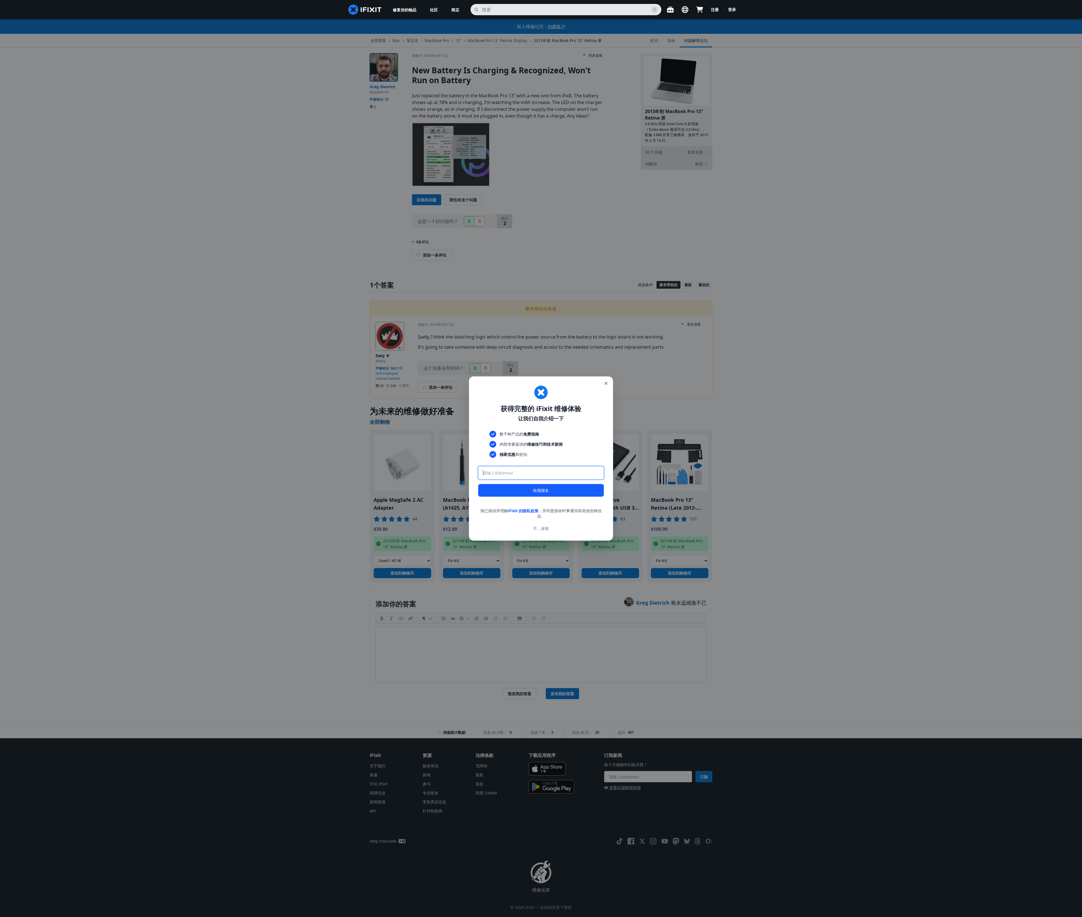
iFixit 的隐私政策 (523, 510)
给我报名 (541, 490)
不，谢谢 (541, 528)
